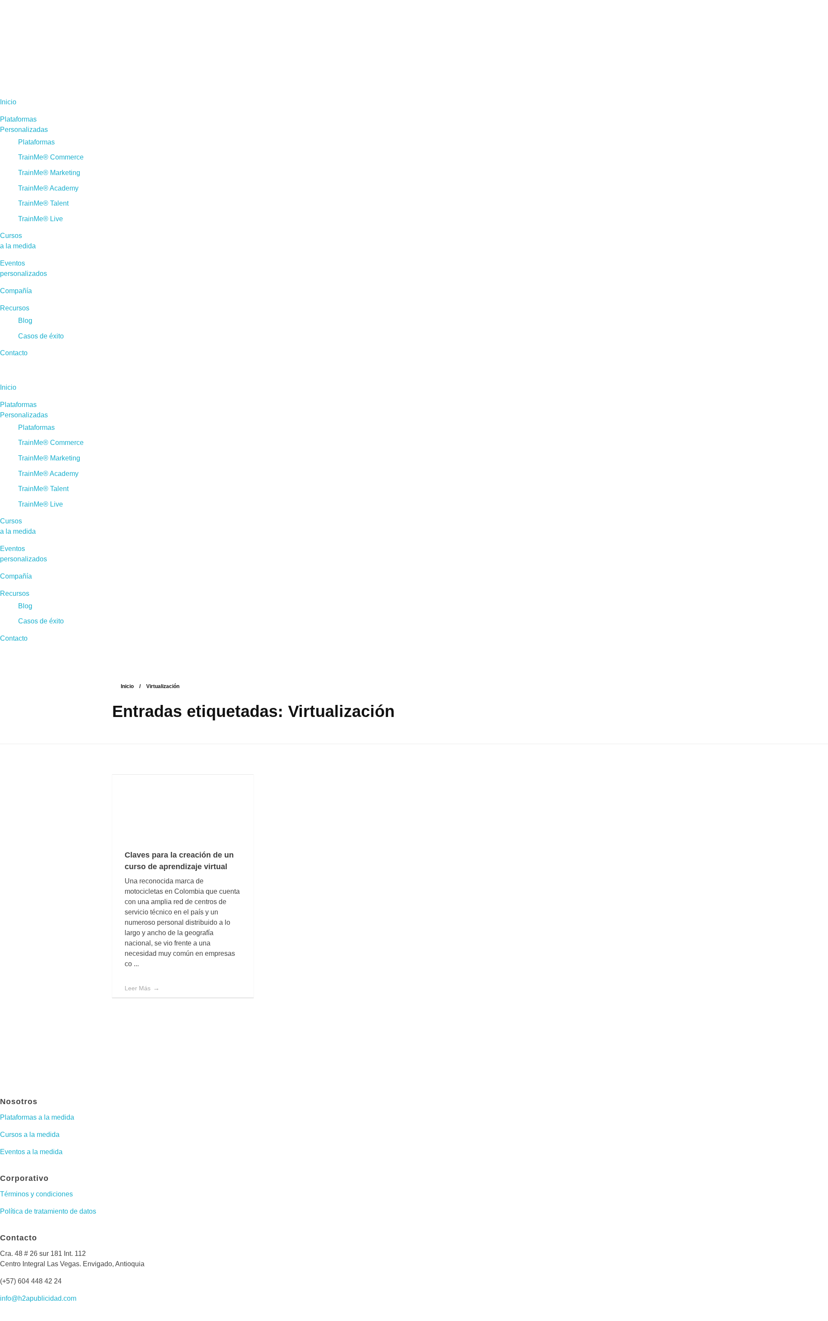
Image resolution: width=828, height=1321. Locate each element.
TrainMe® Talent (43, 203)
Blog (25, 320)
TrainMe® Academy (48, 188)
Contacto (14, 353)
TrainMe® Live (40, 218)
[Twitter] (57, 1073)
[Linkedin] (80, 1073)
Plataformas (36, 142)
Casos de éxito (41, 336)
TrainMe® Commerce (51, 157)
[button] (414, 370)
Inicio (8, 102)
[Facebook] (11, 1073)
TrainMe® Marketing (49, 172)
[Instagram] (34, 1073)
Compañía (16, 290)
